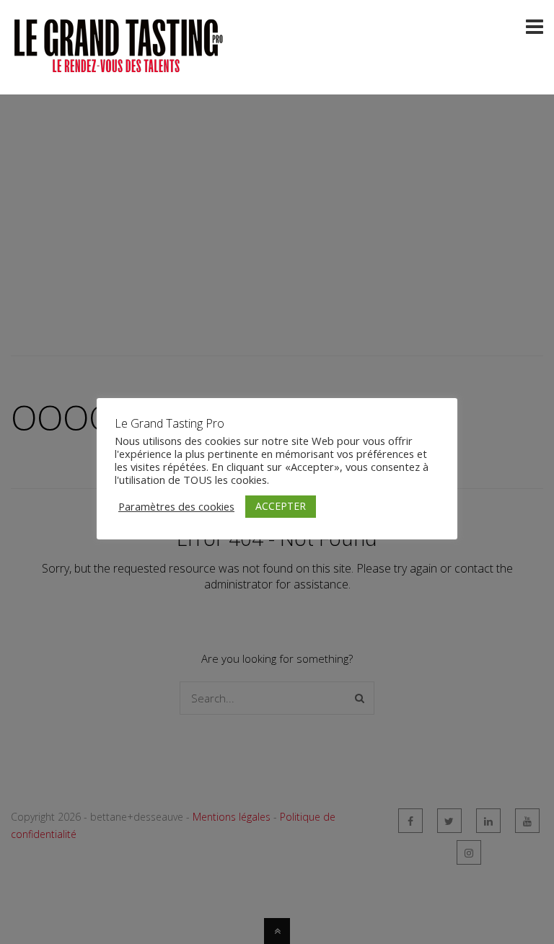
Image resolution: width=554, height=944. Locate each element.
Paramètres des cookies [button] (176, 506)
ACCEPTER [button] (280, 506)
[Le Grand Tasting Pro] (119, 67)
